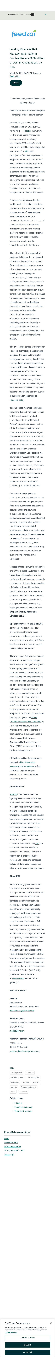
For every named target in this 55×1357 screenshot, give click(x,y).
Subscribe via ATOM (13, 1150)
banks (13, 1092)
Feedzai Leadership (23, 1107)
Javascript (9, 1154)
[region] (27, 1338)
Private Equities (34, 1078)
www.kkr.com (18, 978)
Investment (15, 1082)
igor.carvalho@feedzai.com (22, 1010)
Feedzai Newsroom (23, 1111)
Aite (37, 843)
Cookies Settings (27, 1337)
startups (36, 1082)
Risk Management (17, 1078)
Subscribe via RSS (12, 1146)
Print (6, 1138)
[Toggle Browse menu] (45, 14)
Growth (26, 1082)
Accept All (27, 1352)
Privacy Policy (11, 1332)
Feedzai (18, 1103)
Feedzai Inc (15, 76)
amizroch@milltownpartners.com (25, 1051)
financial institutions (28, 1087)
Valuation (29, 1073)
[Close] (51, 1323)
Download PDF (11, 1142)
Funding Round (16, 1073)
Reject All (27, 1345)
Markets (14, 1087)
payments (23, 1092)
